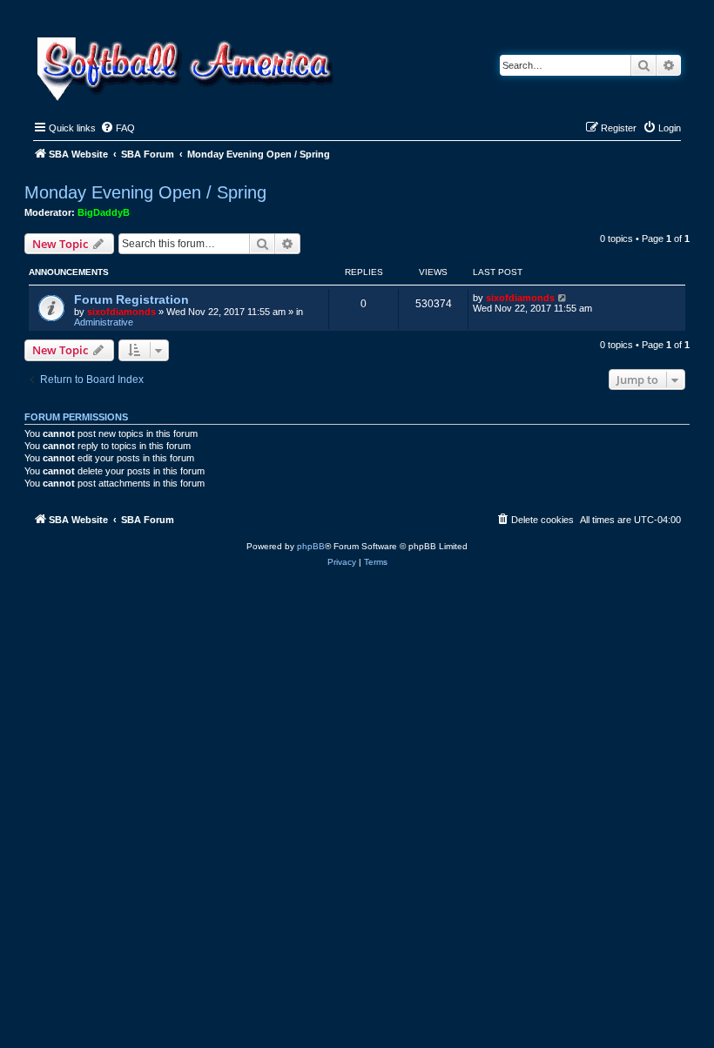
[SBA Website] (187, 66)
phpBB (311, 546)
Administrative (103, 322)
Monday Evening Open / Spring (145, 192)
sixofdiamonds (121, 311)
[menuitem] (117, 128)
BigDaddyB (103, 212)
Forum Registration (131, 299)
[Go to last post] (563, 297)
